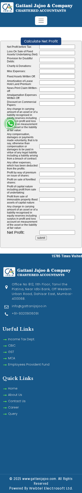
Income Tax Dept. (21, 339)
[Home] (41, 6)
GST (11, 352)
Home (12, 388)
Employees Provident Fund (28, 364)
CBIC (12, 345)
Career (13, 407)
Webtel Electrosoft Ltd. (51, 488)
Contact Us (17, 401)
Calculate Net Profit (41, 41)
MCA (11, 358)
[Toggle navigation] (41, 20)
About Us (15, 395)
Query (12, 414)
